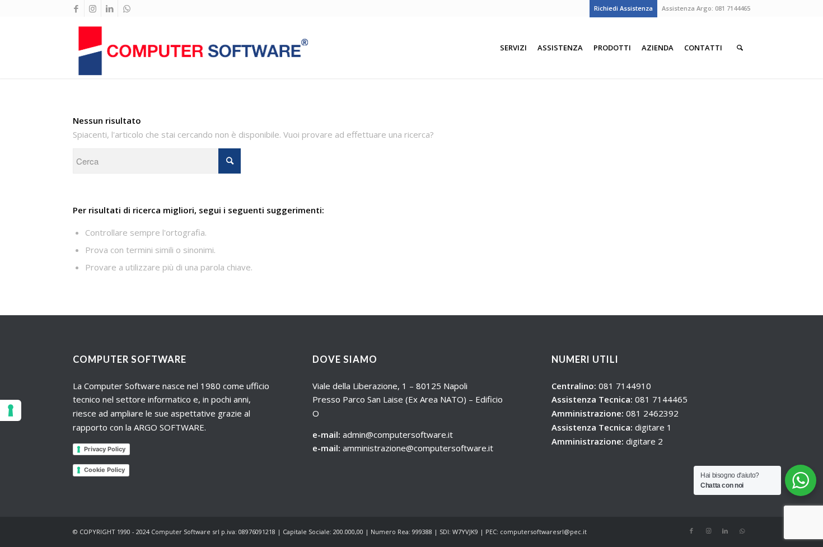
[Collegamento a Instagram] (93, 8)
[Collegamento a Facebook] (76, 8)
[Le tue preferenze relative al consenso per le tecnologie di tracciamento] (10, 410)
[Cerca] (740, 47)
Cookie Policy (104, 470)
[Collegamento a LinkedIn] (109, 8)
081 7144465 (732, 8)
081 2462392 (652, 413)
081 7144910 (624, 385)
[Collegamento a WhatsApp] (126, 8)
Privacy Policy (104, 449)
